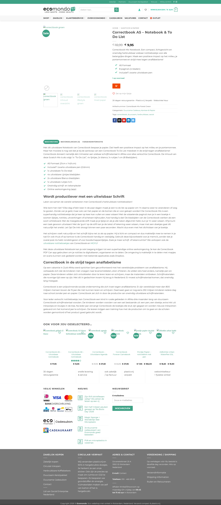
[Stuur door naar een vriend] (119, 120)
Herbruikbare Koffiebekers (56, 470)
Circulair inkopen (52, 466)
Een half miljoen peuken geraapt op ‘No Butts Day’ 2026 (96, 409)
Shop (46, 18)
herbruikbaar (142, 114)
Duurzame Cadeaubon (55, 480)
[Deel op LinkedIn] (128, 120)
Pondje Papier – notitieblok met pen (144, 354)
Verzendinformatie (156, 472)
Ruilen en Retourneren (159, 482)
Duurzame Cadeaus (132, 110)
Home (115, 28)
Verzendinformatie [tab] (92, 142)
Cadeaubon (115, 18)
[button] (139, 10)
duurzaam (132, 114)
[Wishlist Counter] (146, 10)
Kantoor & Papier (130, 28)
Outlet (156, 18)
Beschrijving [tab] (51, 142)
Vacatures (130, 18)
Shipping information (158, 477)
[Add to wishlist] (60, 333)
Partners (122, 2)
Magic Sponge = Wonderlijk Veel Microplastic (92, 419)
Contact (143, 18)
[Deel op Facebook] (115, 120)
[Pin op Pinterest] (124, 120)
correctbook (122, 114)
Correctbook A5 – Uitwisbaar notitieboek (53, 354)
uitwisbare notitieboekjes (56, 243)
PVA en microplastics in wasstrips (96, 441)
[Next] (104, 58)
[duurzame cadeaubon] (58, 421)
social (151, 114)
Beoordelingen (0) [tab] (70, 142)
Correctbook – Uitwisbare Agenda (98, 353)
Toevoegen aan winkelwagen (116, 86)
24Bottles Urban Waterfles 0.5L (167, 353)
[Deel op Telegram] (133, 120)
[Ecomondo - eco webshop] (59, 10)
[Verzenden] (116, 10)
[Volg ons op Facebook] (174, 2)
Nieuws (154, 2)
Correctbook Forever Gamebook (121, 353)
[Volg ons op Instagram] (176, 2)
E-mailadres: (118, 395)
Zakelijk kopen (50, 461)
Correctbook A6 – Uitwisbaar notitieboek (76, 354)
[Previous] (48, 58)
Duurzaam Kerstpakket (138, 2)
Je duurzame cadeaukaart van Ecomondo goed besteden (93, 431)
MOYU (94, 243)
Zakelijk (112, 2)
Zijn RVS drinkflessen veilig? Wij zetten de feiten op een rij (94, 398)
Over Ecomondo (96, 18)
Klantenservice (74, 18)
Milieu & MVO (165, 2)
